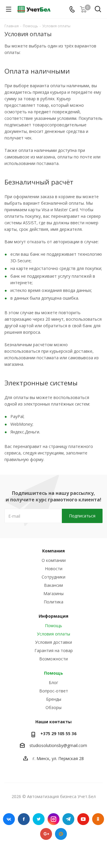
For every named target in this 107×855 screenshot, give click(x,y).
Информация (53, 616)
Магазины (53, 593)
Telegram (68, 819)
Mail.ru (61, 834)
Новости (53, 568)
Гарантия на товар (53, 650)
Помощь (53, 625)
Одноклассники (98, 819)
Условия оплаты (53, 634)
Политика (53, 602)
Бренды (53, 699)
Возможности (53, 659)
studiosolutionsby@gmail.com (58, 745)
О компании (54, 560)
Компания (53, 551)
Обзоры (53, 707)
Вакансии (53, 585)
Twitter (39, 819)
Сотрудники (53, 577)
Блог (53, 682)
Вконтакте (9, 819)
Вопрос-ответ (53, 691)
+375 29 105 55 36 (58, 733)
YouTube (83, 819)
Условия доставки (53, 642)
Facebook (24, 819)
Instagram (53, 819)
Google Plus (46, 834)
